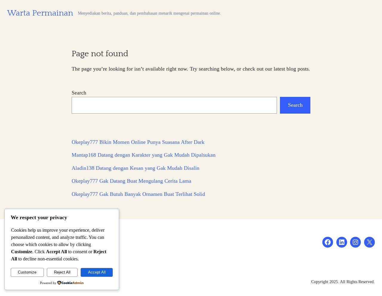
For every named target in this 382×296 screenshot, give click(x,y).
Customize (27, 272)
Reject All (62, 272)
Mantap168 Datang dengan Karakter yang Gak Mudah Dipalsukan (143, 155)
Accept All (97, 272)
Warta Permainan (40, 13)
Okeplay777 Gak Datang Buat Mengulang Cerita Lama (131, 181)
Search (79, 93)
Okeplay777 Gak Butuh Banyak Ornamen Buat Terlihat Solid (138, 194)
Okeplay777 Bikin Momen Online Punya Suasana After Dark (138, 142)
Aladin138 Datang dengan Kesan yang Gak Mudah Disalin (135, 168)
